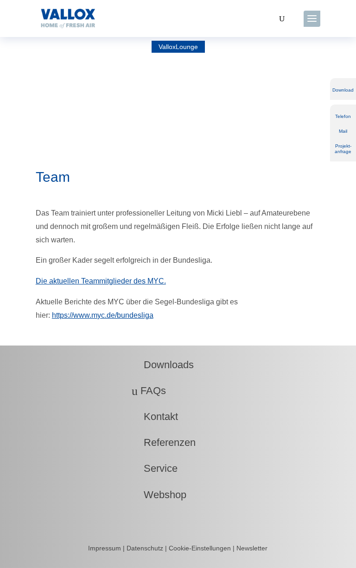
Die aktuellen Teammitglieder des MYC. (101, 281)
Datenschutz (146, 548)
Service (155, 468)
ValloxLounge (178, 46)
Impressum (105, 548)
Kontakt (155, 416)
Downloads (163, 364)
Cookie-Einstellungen (200, 548)
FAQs (149, 390)
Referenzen (164, 442)
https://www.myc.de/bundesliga (102, 315)
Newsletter (251, 548)
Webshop (159, 494)
